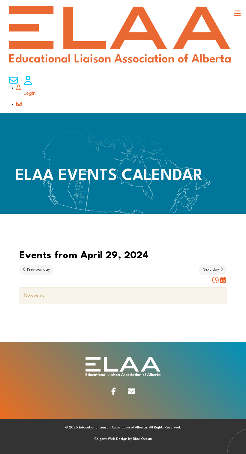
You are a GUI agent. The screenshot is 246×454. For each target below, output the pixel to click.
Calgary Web (104, 439)
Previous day (38, 269)
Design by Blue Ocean (134, 439)
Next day (211, 269)
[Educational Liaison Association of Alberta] (120, 63)
